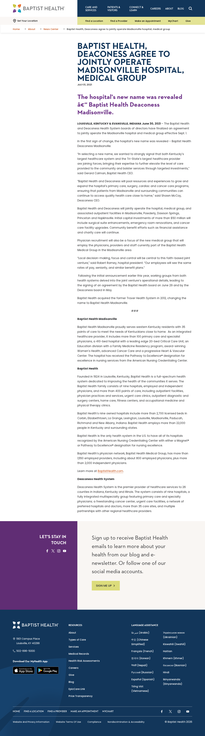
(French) (142, 651)
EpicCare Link (77, 689)
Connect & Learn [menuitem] (136, 9)
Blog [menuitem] (181, 9)
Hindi (166, 672)
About (72, 632)
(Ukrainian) (174, 635)
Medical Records (79, 653)
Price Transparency (81, 696)
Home (16, 711)
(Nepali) (139, 665)
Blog (71, 682)
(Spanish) (143, 679)
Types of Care (77, 639)
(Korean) (141, 658)
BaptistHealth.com (110, 471)
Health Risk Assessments (84, 661)
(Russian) (142, 672)
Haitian (167, 651)
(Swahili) (174, 644)
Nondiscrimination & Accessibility (126, 722)
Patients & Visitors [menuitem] (113, 9)
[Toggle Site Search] (190, 8)
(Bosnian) (175, 665)
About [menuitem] (169, 9)
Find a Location (94, 20)
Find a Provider (118, 20)
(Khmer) (173, 658)
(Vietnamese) (140, 689)
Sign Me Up (104, 586)
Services (74, 646)
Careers (73, 668)
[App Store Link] (24, 670)
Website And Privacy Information (31, 722)
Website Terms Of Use (68, 722)
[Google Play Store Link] (48, 670)
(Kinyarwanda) (172, 682)
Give (188, 20)
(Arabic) (140, 632)
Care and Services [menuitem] (91, 9)
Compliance (94, 722)
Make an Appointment (148, 20)
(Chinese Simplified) (139, 642)
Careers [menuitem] (155, 9)
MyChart (173, 20)
